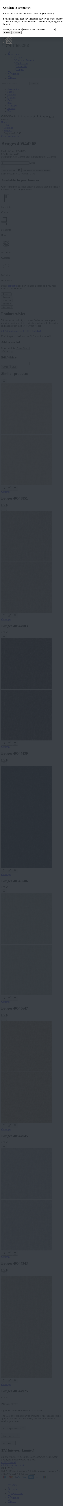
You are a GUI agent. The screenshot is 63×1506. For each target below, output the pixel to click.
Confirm (16, 33)
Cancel (7, 33)
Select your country (12, 29)
